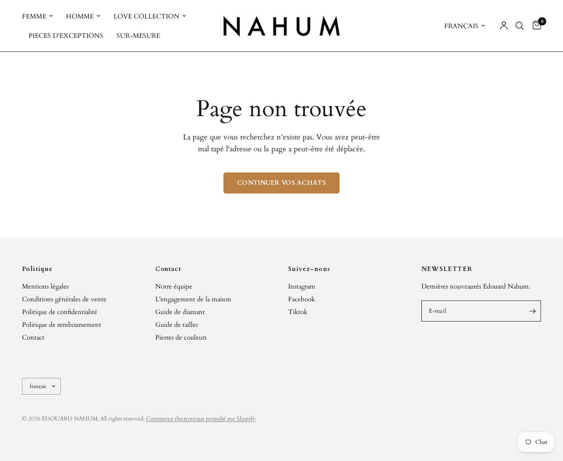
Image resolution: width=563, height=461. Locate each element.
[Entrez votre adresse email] (532, 311)
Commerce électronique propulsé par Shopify (201, 419)
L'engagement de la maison (193, 299)
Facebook (301, 299)
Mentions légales (45, 286)
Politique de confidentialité (59, 311)
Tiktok (297, 311)
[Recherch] (519, 25)
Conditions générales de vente (64, 299)
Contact (33, 337)
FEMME (34, 16)
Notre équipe (173, 286)
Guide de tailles (176, 324)
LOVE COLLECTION (146, 16)
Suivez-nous (309, 269)
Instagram (301, 286)
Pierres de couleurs (181, 337)
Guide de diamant (180, 311)
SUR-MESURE (138, 35)
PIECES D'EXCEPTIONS (66, 35)
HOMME (80, 16)
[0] (534, 25)
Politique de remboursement (61, 324)
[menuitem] (40, 16)
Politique (37, 269)
